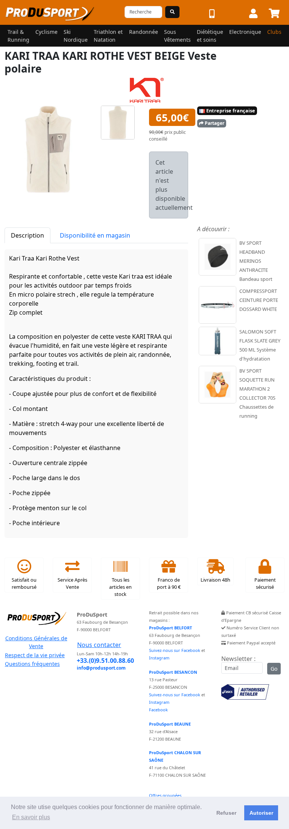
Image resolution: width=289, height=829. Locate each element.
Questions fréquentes (32, 663)
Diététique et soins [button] (210, 35)
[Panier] (274, 14)
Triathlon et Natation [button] (108, 35)
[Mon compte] (253, 14)
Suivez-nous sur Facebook (174, 650)
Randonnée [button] (143, 31)
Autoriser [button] (261, 813)
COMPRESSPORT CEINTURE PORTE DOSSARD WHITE (258, 300)
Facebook (158, 709)
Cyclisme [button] (46, 31)
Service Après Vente (72, 583)
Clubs (274, 31)
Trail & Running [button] (18, 35)
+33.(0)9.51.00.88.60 (105, 660)
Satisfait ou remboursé (24, 583)
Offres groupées (165, 795)
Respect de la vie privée (35, 655)
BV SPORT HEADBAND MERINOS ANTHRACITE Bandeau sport (255, 260)
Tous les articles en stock (120, 586)
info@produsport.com (101, 668)
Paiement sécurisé (265, 583)
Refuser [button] (226, 813)
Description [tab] (27, 235)
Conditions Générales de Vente (36, 642)
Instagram (159, 658)
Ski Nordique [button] (76, 35)
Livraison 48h (215, 579)
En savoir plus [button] (31, 817)
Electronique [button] (245, 31)
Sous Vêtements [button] (177, 35)
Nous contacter (99, 645)
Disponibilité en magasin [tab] (95, 235)
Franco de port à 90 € (169, 583)
